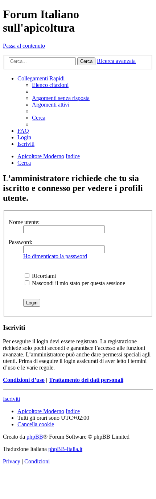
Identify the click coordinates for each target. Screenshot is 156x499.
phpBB (34, 437)
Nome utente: (24, 222)
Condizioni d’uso (24, 380)
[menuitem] (50, 85)
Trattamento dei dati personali (86, 380)
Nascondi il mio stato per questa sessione (77, 283)
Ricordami (43, 276)
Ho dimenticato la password (55, 256)
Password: (20, 242)
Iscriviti (11, 399)
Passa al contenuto (24, 46)
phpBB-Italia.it (65, 449)
